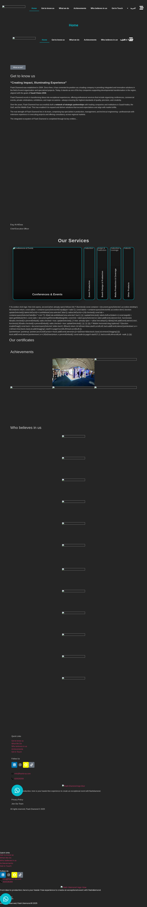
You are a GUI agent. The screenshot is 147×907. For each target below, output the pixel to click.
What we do (64, 8)
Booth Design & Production (102, 273)
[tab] (47, 273)
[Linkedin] (14, 765)
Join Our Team (17, 804)
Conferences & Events (47, 273)
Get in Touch (117, 8)
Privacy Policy (17, 800)
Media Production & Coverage (115, 273)
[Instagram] (20, 765)
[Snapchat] (26, 765)
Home (34, 8)
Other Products (128, 273)
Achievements (80, 8)
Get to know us (47, 8)
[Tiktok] (31, 765)
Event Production (89, 273)
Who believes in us (99, 8)
